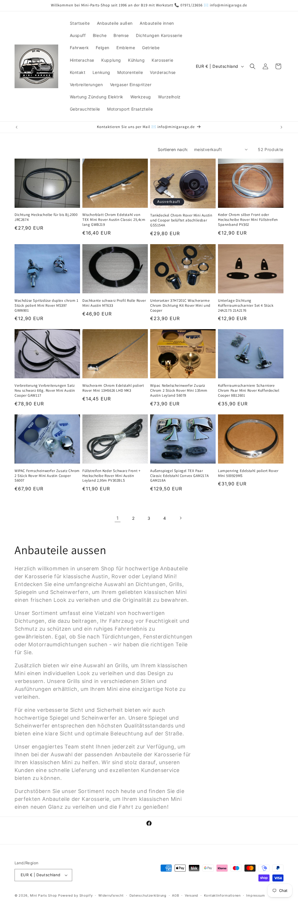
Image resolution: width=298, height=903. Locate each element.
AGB (175, 895)
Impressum (255, 895)
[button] (252, 66)
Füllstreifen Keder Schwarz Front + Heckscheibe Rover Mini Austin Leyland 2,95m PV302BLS (111, 476)
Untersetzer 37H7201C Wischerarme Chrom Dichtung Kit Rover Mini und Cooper (180, 305)
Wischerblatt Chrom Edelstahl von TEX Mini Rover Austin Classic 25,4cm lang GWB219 (114, 219)
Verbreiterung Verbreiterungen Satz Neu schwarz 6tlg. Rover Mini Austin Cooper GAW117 (45, 390)
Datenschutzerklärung (148, 895)
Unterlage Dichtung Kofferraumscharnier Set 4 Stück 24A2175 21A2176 (246, 305)
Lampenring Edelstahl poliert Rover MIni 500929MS (248, 473)
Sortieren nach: (173, 149)
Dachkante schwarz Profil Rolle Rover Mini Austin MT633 (114, 303)
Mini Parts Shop (43, 895)
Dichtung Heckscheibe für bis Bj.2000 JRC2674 (46, 217)
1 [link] (117, 518)
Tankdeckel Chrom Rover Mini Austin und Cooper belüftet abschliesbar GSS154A (181, 220)
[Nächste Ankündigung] (281, 127)
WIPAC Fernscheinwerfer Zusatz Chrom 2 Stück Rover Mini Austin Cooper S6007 (47, 476)
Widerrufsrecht (111, 895)
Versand (191, 895)
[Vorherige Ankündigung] (16, 127)
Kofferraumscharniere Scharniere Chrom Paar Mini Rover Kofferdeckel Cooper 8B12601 (248, 390)
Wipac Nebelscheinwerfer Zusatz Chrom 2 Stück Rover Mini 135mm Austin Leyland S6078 (178, 390)
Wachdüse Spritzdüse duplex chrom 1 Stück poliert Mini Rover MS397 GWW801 (46, 305)
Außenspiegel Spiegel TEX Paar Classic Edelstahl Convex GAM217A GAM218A (179, 476)
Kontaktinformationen (222, 895)
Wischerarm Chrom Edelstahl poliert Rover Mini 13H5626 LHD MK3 (113, 388)
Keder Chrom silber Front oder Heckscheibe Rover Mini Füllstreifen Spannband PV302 (248, 219)
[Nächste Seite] (180, 518)
